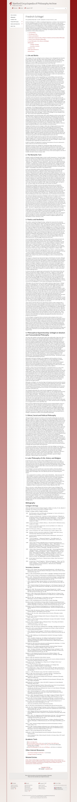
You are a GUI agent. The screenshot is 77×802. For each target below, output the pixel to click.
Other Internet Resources (33, 49)
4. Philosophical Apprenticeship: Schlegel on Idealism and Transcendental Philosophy (46, 37)
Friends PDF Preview (15, 21)
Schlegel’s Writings (34, 44)
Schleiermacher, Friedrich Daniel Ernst (34, 763)
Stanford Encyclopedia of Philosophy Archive (34, 4)
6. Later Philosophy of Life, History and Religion (38, 41)
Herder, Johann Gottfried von (57, 759)
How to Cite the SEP (28, 788)
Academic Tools (13, 19)
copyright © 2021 (40, 795)
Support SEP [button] (29, 8)
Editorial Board (27, 787)
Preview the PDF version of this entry (36, 743)
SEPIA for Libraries (41, 788)
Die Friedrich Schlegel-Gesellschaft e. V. (36, 752)
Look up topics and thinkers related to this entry (38, 744)
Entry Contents (13, 15)
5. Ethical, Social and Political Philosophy (37, 39)
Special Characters (28, 790)
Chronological (13, 787)
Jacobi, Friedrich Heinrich (37, 761)
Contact (26, 791)
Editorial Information (28, 785)
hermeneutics (28, 761)
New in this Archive (14, 786)
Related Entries (31, 51)
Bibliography (13, 17)
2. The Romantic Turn (32, 34)
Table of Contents (14, 785)
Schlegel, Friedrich (32, 754)
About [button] (21, 8)
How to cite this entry (32, 742)
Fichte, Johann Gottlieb (31, 759)
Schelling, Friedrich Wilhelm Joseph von (53, 762)
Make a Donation (41, 787)
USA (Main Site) (58, 788)
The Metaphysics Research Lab (49, 795)
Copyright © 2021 (45, 767)
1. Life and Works (32, 32)
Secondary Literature (34, 46)
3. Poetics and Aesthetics (33, 36)
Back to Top (13, 26)
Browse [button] (15, 8)
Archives (12, 788)
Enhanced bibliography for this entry (36, 747)
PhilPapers (47, 747)
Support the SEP (41, 785)
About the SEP (27, 786)
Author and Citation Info (15, 24)
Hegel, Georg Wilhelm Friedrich (43, 759)
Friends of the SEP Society (53, 743)
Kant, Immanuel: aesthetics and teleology (52, 761)
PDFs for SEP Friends (42, 786)
